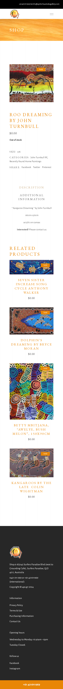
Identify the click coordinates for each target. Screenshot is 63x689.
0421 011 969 (16, 577)
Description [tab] (31, 187)
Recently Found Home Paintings (25, 161)
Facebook (14, 663)
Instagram (15, 668)
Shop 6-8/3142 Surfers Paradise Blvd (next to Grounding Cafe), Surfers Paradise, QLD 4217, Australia (31, 568)
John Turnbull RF (38, 157)
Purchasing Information (22, 616)
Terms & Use (16, 610)
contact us (41, 229)
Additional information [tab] (31, 197)
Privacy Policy (16, 605)
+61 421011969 (31, 577)
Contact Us (15, 621)
